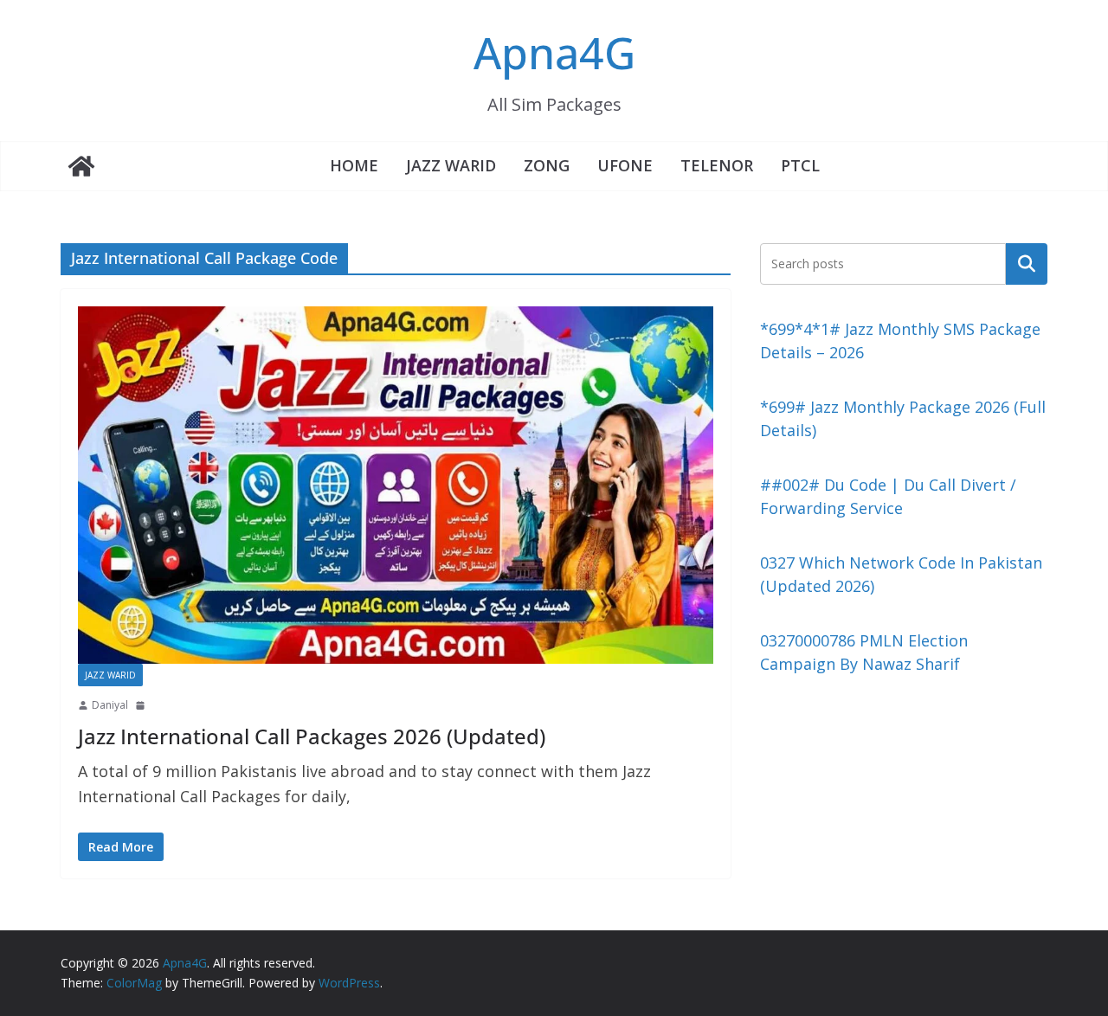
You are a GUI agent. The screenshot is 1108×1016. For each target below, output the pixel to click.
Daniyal (110, 705)
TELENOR (716, 165)
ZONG (547, 165)
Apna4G (554, 52)
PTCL (800, 165)
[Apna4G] (81, 166)
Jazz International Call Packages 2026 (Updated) (311, 736)
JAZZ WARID (451, 165)
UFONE (625, 165)
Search (1026, 263)
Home (354, 165)
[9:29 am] (142, 705)
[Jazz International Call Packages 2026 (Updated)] (395, 485)
